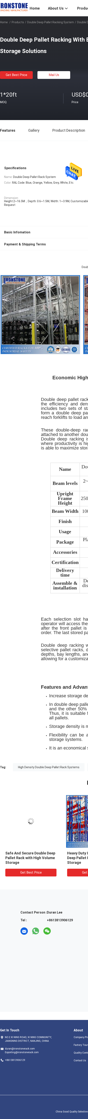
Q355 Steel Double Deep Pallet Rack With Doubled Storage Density (31, 858)
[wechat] (47, 931)
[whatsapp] (35, 931)
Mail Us (54, 75)
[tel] (58, 931)
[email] (24, 931)
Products (18, 22)
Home (4, 22)
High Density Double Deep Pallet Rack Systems (48, 767)
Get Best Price (16, 75)
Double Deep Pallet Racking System (50, 22)
